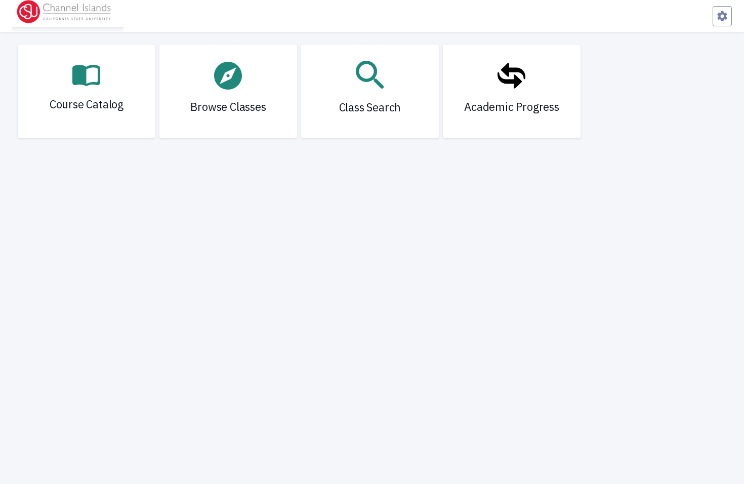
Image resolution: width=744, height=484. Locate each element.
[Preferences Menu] (722, 16)
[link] (86, 91)
